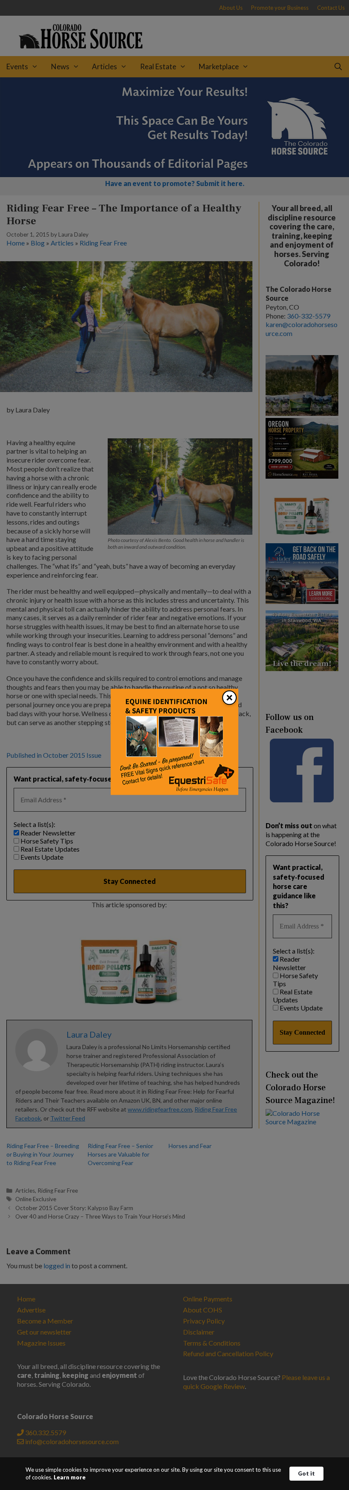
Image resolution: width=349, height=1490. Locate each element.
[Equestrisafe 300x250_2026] (174, 792)
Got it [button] (306, 1473)
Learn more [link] (70, 1477)
